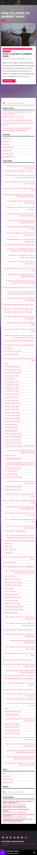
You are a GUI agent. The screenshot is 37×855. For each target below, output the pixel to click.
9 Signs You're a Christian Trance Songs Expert (18, 309)
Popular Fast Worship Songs (14, 606)
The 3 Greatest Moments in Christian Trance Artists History (19, 618)
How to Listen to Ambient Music (23, 49)
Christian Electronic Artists (13, 370)
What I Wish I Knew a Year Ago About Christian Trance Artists (19, 738)
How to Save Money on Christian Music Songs (19, 540)
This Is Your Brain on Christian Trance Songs (19, 699)
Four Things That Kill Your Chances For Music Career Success (19, 482)
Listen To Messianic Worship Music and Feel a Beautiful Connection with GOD (19, 572)
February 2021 (7, 150)
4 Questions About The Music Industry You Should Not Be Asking (20, 275)
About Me (15, 844)
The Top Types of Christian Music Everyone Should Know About (18, 802)
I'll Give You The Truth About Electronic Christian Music (18, 558)
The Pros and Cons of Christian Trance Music (19, 675)
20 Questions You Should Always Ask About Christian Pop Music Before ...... (18, 820)
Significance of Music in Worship (13, 117)
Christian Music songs (12, 391)
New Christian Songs (11, 600)
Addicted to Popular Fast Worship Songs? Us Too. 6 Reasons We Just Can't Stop (19, 336)
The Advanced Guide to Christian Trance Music (18, 630)
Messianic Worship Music (13, 579)
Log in (4, 773)
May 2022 (6, 141)
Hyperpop (8, 552)
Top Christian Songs (11, 714)
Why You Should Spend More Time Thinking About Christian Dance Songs (20, 751)
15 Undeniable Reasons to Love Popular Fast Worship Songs (19, 240)
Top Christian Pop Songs (13, 711)
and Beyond (8, 348)
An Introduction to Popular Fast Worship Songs (18, 345)
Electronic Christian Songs (13, 443)
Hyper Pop (8, 546)
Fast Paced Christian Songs (13, 477)
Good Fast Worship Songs (13, 489)
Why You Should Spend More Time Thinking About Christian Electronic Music (20, 758)
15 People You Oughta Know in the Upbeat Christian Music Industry (20, 221)
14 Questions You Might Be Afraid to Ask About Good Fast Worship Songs (19, 195)
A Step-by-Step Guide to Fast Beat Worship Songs (20, 324)
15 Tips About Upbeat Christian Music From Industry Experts (20, 234)
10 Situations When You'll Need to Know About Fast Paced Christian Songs (19, 176)
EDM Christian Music (11, 424)
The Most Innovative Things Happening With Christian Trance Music (19, 671)
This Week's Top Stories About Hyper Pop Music (20, 704)
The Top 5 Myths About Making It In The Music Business (19, 684)
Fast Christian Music (11, 471)
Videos (4, 845)
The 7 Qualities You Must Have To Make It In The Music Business (19, 624)
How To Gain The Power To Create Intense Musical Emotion (20, 527)
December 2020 (8, 153)
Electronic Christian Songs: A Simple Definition (19, 446)
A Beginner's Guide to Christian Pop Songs (18, 312)
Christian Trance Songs (12, 412)
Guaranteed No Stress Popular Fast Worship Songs (19, 495)
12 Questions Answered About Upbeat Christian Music (18, 189)
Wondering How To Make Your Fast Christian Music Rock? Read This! (19, 764)
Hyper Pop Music (10, 549)
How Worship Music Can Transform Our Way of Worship (18, 815)
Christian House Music (12, 376)
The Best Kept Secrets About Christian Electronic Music (21, 641)
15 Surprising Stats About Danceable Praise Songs (20, 227)
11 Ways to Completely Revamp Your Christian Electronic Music (19, 183)
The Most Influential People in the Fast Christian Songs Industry (18, 665)
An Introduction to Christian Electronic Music (19, 340)
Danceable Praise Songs (12, 421)
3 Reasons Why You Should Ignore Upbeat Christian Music (20, 263)
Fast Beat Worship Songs (13, 468)
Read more (9, 81)
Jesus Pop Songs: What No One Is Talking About (18, 566)
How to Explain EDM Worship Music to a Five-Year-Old (19, 514)
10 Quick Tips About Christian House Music (19, 171)
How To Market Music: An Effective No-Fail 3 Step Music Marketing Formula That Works (19, 536)
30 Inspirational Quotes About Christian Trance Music (19, 269)
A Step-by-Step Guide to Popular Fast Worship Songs (19, 330)
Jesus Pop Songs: (10, 562)
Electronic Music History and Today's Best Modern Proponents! (20, 451)
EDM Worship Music (11, 427)
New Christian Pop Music (13, 597)
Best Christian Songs (11, 354)
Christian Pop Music (11, 397)
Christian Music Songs (12, 388)
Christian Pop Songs (11, 400)
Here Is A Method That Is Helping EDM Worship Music (18, 501)
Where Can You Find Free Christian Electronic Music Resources (19, 745)
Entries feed (7, 776)
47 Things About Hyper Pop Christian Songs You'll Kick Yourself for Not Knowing (20, 282)
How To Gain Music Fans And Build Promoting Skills (19, 520)
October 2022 (7, 138)
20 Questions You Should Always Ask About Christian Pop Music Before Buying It (20, 250)
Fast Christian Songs (11, 474)
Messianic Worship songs (13, 582)
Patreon (23, 844)
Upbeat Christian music (12, 730)
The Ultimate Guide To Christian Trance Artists (18, 689)
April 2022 (6, 144)
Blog (6, 363)
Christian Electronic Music (13, 373)
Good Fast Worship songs (13, 486)
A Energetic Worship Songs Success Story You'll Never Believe (18, 317)
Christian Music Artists (12, 382)
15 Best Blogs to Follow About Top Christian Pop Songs (19, 208)
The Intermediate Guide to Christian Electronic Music (19, 654)
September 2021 (8, 147)
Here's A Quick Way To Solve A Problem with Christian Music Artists (19, 508)
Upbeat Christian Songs (12, 733)
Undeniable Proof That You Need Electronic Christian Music (20, 720)
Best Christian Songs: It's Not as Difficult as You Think (18, 359)
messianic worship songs (13, 585)
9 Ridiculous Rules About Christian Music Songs (18, 304)
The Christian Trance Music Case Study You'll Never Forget (19, 648)
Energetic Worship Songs (13, 458)
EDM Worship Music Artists (13, 434)
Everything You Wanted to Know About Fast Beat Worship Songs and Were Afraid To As (20, 464)
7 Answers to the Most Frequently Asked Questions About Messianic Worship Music (20, 293)
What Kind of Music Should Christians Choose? (18, 120)
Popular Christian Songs (12, 603)
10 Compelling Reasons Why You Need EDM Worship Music (20, 167)
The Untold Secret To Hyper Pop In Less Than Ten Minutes (19, 695)
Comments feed (8, 779)
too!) (6, 708)
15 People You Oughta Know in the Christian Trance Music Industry (19, 215)
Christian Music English (12, 385)
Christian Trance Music (12, 406)
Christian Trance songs (12, 415)
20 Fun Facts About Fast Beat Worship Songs (19, 244)
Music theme (6, 51)
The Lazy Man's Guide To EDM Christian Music (18, 660)
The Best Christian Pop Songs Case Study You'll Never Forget (18, 635)
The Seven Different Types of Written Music (19, 678)
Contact (31, 844)
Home (3, 844)
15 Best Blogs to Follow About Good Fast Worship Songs (20, 202)
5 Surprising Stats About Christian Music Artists (18, 287)
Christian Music (9, 379)
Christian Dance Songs (12, 366)
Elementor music (7, 49)
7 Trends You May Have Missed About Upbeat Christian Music (19, 299)
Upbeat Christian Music (12, 724)
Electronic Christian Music (13, 437)
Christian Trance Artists (12, 403)
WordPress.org (8, 782)
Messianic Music (10, 576)
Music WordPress (10, 591)
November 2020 (8, 156)
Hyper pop (8, 543)
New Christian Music (11, 594)
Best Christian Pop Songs (13, 351)
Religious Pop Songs (11, 612)
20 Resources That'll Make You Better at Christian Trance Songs (21, 256)
